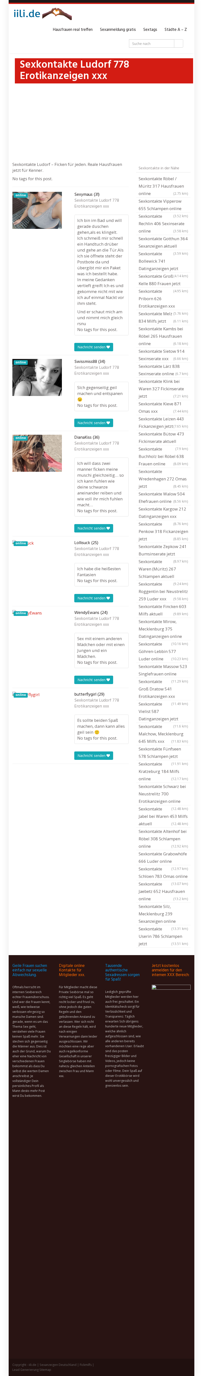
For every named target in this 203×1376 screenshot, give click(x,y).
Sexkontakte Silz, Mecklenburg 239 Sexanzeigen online (163, 914)
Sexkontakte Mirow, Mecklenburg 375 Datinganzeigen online (163, 629)
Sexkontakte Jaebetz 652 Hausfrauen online (163, 891)
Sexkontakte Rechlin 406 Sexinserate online (163, 223)
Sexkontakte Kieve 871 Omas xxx (163, 407)
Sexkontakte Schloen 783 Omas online (163, 873)
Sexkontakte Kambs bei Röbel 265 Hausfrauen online (163, 336)
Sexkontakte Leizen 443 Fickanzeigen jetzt (163, 422)
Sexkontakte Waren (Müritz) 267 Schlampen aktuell (163, 569)
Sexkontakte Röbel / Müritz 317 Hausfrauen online (163, 186)
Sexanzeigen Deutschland (58, 1365)
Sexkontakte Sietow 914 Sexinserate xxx (163, 354)
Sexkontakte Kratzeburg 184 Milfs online (163, 771)
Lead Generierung (25, 1370)
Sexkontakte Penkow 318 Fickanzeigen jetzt (163, 531)
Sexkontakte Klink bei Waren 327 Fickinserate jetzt (163, 388)
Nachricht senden (91, 347)
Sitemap (45, 1370)
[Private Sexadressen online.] (42, 15)
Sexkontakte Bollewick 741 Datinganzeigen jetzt (163, 262)
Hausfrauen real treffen (73, 29)
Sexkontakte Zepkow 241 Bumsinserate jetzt (163, 551)
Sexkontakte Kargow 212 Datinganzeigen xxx (163, 513)
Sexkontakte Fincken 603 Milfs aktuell (163, 610)
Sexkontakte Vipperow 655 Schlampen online (163, 205)
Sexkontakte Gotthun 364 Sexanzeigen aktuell (163, 243)
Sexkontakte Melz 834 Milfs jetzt (163, 317)
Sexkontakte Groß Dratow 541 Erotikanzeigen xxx (163, 689)
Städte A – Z (176, 29)
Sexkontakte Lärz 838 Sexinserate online (163, 369)
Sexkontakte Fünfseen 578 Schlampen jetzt (163, 753)
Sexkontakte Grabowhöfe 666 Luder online (163, 858)
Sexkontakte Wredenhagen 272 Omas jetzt (163, 479)
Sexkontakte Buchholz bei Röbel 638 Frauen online (163, 456)
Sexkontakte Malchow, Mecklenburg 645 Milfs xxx (163, 734)
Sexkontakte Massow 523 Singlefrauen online (163, 671)
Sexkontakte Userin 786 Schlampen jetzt (163, 936)
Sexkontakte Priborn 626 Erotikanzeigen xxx (163, 299)
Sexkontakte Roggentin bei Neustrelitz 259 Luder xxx (163, 591)
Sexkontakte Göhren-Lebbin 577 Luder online (163, 651)
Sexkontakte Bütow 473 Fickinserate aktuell (163, 438)
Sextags (150, 29)
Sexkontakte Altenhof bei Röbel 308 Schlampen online (163, 838)
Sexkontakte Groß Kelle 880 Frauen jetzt (163, 280)
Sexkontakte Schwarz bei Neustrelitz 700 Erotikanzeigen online (163, 794)
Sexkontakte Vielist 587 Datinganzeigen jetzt (163, 712)
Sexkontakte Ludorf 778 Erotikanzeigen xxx (96, 204)
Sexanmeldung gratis (118, 29)
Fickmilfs (86, 1365)
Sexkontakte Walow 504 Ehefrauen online (163, 497)
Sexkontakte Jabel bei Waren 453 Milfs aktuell (163, 816)
